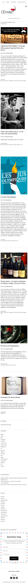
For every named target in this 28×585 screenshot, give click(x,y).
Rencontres (11, 144)
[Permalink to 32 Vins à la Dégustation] (14, 343)
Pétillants (2, 451)
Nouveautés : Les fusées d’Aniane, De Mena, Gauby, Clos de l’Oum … (14, 484)
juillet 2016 (3, 503)
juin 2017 (2, 496)
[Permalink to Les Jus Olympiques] (14, 194)
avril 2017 (2, 498)
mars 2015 (3, 521)
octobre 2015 (3, 514)
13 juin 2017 (3, 79)
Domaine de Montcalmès (10, 397)
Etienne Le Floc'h (9, 286)
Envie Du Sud (8, 200)
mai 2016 (2, 507)
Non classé (16, 80)
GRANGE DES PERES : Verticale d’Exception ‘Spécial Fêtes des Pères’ (13, 48)
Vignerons (18, 144)
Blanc (2, 80)
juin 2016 (2, 505)
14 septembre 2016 (4, 143)
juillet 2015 (3, 519)
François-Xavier (9, 53)
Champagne (3, 439)
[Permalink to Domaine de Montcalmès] (14, 394)
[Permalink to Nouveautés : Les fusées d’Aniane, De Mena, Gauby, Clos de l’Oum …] (14, 278)
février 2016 (3, 508)
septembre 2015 (4, 515)
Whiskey (2, 466)
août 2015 (3, 517)
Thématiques (23, 80)
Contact (7, 2)
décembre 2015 (4, 510)
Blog (4, 2)
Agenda (2, 434)
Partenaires (13, 2)
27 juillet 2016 (3, 311)
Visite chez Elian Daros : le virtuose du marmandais (11, 481)
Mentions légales (21, 2)
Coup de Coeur (5, 80)
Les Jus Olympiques (8, 197)
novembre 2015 (4, 512)
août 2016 (3, 501)
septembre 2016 (4, 500)
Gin (1, 448)
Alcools (2, 436)
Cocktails (2, 441)
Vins (21, 144)
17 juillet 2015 (3, 412)
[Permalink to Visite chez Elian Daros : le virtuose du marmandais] (13, 128)
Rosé (2, 455)
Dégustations (11, 80)
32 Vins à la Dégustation (10, 346)
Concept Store (3, 365)
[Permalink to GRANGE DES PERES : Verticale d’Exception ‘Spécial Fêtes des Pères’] (14, 43)
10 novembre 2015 (4, 363)
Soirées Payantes (4, 459)
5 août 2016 (3, 239)
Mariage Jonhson (4, 479)
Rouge (20, 80)
